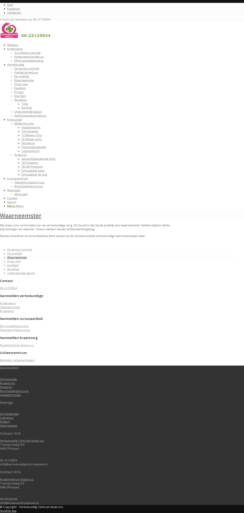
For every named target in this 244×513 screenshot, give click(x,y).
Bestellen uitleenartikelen (17, 360)
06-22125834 (8, 288)
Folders (5, 422)
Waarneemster (20, 215)
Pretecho (6, 387)
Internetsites (8, 426)
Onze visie (14, 261)
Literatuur (7, 418)
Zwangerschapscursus (15, 330)
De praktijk (14, 253)
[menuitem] (120, 45)
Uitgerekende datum (21, 273)
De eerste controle (19, 250)
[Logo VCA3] (27, 38)
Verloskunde (8, 379)
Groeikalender (9, 414)
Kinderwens (8, 303)
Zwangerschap (10, 307)
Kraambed (7, 311)
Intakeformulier (10, 395)
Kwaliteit (13, 265)
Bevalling (13, 269)
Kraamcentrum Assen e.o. (17, 345)
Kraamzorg (7, 383)
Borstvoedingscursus (14, 326)
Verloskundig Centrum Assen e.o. (22, 441)
